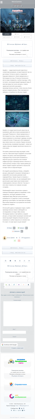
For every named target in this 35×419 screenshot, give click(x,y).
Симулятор (16, 13)
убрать (21, 376)
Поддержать (26, 237)
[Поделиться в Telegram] (10, 261)
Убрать (25, 44)
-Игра (10, 13)
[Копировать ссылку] (5, 261)
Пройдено (23, 228)
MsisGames (17, 2)
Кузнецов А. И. (25, 405)
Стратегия (23, 13)
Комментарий (17, 300)
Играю (11, 228)
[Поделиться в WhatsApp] (24, 261)
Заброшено (18, 231)
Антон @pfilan (25, 25)
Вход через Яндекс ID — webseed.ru (17, 417)
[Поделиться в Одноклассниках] (20, 261)
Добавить (18, 44)
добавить (15, 376)
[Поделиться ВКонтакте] (15, 261)
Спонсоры (11, 44)
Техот (17, 405)
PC (17, 16)
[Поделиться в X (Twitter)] (29, 261)
